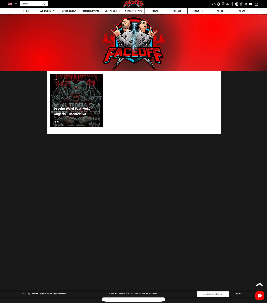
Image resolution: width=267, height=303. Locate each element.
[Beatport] (214, 4)
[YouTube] (251, 4)
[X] (246, 4)
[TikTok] (241, 4)
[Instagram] (237, 4)
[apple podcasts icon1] (223, 4)
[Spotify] (218, 4)
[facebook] (232, 4)
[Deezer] (228, 4)
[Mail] (256, 4)
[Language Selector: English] (12, 3)
